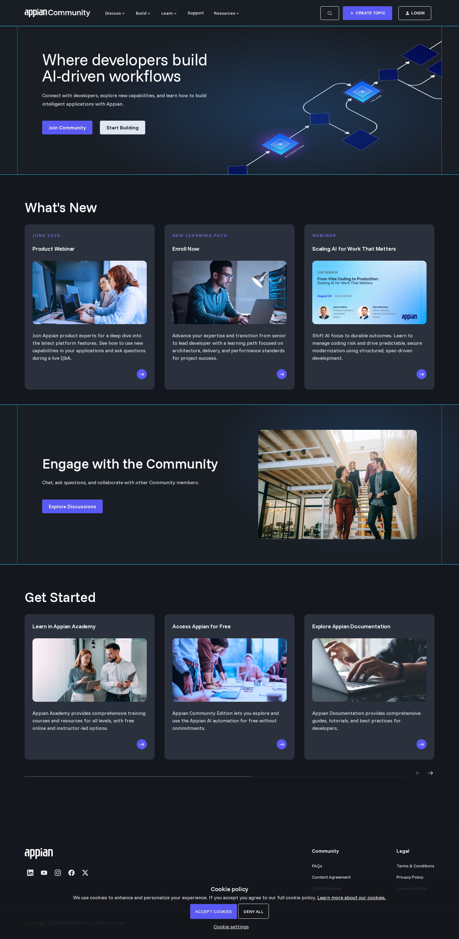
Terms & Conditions (415, 866)
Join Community (67, 127)
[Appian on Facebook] (71, 872)
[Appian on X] (85, 872)
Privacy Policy (410, 877)
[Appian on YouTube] (44, 872)
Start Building (122, 127)
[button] (229, 926)
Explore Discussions (72, 506)
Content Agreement (331, 877)
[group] (229, 687)
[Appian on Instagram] (57, 872)
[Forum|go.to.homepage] (57, 13)
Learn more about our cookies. (351, 897)
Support (196, 13)
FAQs (317, 866)
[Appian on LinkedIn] (30, 872)
